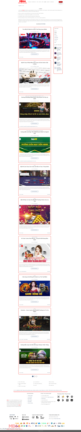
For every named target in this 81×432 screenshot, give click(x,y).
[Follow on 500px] (55, 417)
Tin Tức (36, 126)
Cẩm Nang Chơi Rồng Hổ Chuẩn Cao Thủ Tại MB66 (34, 276)
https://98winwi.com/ (42, 390)
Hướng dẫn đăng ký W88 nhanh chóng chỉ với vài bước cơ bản (59, 69)
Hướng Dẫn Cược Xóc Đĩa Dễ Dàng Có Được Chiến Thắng (35, 344)
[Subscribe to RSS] (52, 417)
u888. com (37, 390)
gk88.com (6, 428)
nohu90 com (52, 390)
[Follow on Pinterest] (51, 417)
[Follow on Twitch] (57, 417)
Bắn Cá (22, 126)
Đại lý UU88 (20, 390)
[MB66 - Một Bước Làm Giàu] (22, 1)
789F (3, 428)
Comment (48, 194)
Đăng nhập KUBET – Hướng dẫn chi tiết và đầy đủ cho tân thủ (59, 64)
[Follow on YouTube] (54, 417)
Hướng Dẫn (30, 126)
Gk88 (17, 390)
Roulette (27, 339)
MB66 (55, 418)
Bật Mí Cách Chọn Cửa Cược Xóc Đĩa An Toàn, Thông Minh (34, 166)
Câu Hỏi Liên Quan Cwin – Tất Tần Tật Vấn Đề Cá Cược (59, 59)
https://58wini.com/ (57, 390)
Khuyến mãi (34, 126)
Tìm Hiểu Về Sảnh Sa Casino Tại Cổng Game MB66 (34, 29)
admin (38, 31)
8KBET (47, 390)
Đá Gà (26, 126)
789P (49, 390)
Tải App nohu (24, 390)
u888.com (34, 390)
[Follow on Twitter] (49, 417)
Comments (48, 339)
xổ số (42, 130)
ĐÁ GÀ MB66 (42, 23)
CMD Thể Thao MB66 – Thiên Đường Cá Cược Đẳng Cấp (59, 49)
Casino (35, 61)
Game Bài (28, 126)
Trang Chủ (19, 5)
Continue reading (35, 54)
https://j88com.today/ (29, 390)
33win (61, 390)
